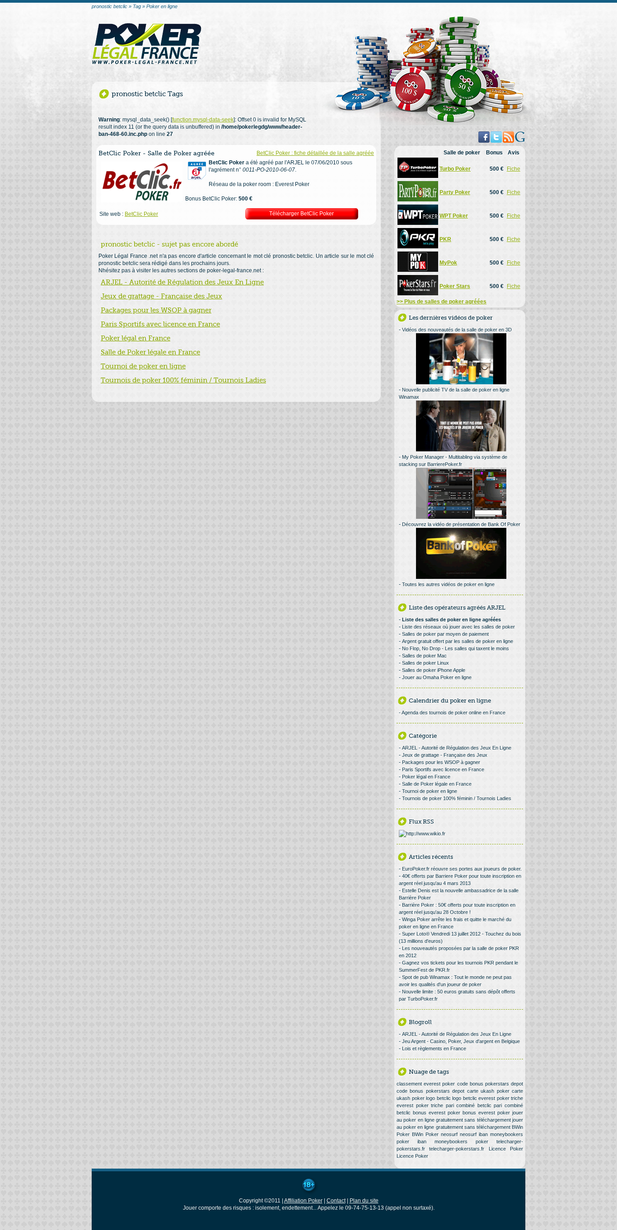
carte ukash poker (488, 1091)
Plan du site (364, 1200)
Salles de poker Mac (424, 655)
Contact (336, 1200)
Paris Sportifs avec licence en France (160, 324)
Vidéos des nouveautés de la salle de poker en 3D (457, 329)
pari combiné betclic (468, 1105)
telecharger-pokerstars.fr (456, 1148)
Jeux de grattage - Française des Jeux (161, 296)
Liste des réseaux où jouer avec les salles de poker (458, 626)
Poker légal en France (135, 338)
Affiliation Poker (303, 1200)
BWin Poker (425, 1134)
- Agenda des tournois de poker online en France (452, 712)
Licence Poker (506, 1148)
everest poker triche (500, 1098)
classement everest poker (426, 1083)
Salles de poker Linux (425, 663)
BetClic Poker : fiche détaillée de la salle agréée (315, 153)
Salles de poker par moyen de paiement (445, 634)
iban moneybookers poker (452, 1141)
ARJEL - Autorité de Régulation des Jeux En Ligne (182, 282)
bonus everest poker (436, 1112)
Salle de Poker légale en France (150, 352)
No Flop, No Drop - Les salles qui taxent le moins (455, 648)
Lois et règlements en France (434, 1048)
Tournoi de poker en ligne (143, 366)
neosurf (449, 1134)
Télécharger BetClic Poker (301, 213)
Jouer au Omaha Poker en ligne (437, 677)
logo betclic (438, 1098)
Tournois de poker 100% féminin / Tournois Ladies (183, 380)
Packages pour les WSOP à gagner (156, 310)
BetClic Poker (141, 214)
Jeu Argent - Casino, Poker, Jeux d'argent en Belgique (461, 1041)
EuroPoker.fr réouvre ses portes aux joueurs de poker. (462, 868)
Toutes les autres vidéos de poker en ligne (448, 584)
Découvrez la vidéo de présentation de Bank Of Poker (461, 524)
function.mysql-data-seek (203, 119)
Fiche (513, 169)
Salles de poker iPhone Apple (433, 670)
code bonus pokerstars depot (490, 1083)
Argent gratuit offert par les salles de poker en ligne (457, 641)
